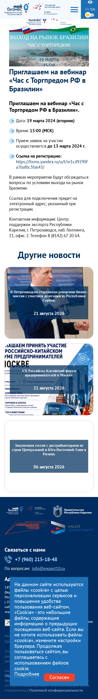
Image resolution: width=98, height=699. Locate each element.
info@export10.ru (48, 568)
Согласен (59, 677)
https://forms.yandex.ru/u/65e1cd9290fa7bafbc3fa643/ (52, 164)
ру (87, 9)
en (92, 9)
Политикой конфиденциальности (56, 690)
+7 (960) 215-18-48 (36, 559)
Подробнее (26, 674)
